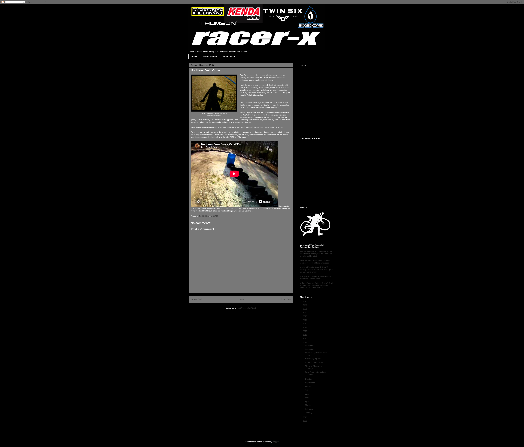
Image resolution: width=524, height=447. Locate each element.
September (310, 383)
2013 (305, 335)
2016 (305, 327)
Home (194, 56)
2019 (305, 316)
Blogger (276, 442)
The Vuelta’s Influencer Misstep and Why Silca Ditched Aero (315, 277)
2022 (305, 305)
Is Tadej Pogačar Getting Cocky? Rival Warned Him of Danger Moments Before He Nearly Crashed (316, 285)
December (310, 345)
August (308, 386)
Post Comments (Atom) (246, 308)
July (307, 390)
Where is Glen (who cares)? (313, 367)
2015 (305, 331)
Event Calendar (210, 56)
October (309, 379)
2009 (305, 421)
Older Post (286, 299)
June (307, 394)
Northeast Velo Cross (314, 362)
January (309, 413)
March (308, 405)
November (310, 349)
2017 (305, 324)
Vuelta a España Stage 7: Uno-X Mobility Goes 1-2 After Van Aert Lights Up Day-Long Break (316, 269)
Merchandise (229, 56)
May (307, 398)
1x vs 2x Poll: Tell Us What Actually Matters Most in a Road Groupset (315, 261)
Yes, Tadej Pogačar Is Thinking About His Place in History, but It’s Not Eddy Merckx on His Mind (316, 253)
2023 (305, 301)
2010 (305, 417)
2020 (305, 312)
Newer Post (196, 299)
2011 (305, 342)
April (307, 401)
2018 (305, 320)
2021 (305, 309)
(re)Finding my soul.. (313, 358)
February (309, 409)
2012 (305, 339)
